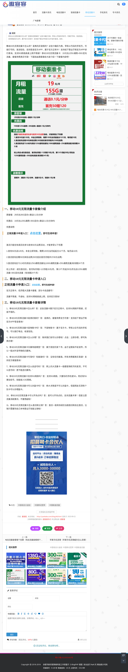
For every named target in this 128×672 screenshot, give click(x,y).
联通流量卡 (75, 12)
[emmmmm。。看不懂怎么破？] (35, 613)
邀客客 (24, 516)
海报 (36, 528)
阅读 (48, 528)
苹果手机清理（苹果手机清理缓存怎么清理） (68, 540)
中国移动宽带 (40, 505)
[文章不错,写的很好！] (32, 613)
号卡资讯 (116, 12)
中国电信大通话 (24, 505)
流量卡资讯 (46, 12)
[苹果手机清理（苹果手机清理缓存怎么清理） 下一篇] (126, 336)
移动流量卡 (90, 12)
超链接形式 (47, 519)
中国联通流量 (54, 505)
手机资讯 (103, 12)
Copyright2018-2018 (31, 664)
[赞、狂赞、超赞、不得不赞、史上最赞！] (39, 613)
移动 (8, 46)
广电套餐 (36, 20)
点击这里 (35, 233)
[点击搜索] (118, 4)
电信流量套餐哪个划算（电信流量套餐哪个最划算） (26, 540)
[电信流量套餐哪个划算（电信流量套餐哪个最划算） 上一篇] (2, 336)
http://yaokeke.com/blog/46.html (49, 516)
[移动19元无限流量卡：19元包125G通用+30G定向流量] (46, 132)
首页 (35, 12)
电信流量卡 (61, 12)
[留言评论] (123, 655)
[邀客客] (14, 4)
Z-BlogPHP (74, 664)
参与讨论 (83, 640)
